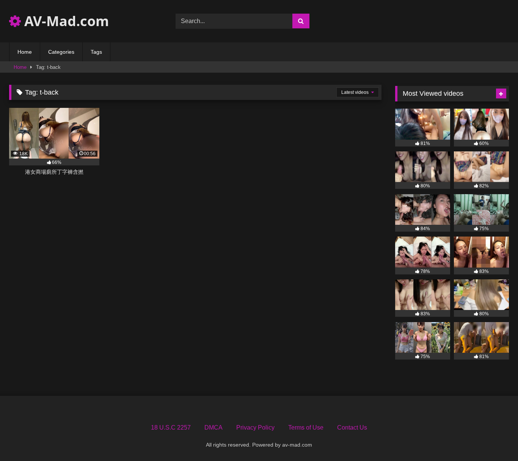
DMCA (213, 427)
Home (24, 52)
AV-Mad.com (65, 21)
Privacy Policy (255, 427)
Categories (61, 52)
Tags (96, 52)
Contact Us (352, 427)
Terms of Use (305, 427)
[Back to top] (494, 438)
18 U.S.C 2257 (171, 427)
